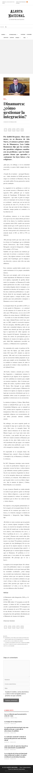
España (3, 34)
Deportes (6, 37)
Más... (6, 636)
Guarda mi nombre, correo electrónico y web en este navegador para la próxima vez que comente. (17, 693)
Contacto (25, 770)
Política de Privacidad (16, 770)
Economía (29, 34)
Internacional (12, 34)
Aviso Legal (8, 770)
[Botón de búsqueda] (6, 27)
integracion (25, 637)
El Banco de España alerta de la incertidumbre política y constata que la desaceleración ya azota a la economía (16, 644)
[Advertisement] (16, 57)
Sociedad (23, 34)
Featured (13, 637)
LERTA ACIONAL (16, 14)
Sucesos (12, 37)
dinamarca (8, 637)
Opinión (17, 37)
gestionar (19, 637)
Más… (25, 37)
